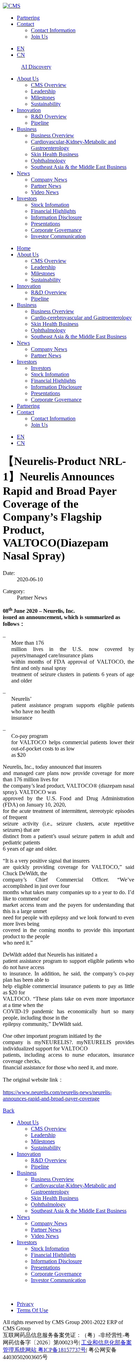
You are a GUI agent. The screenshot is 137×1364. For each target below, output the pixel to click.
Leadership (43, 91)
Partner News (46, 186)
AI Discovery (36, 67)
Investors (27, 198)
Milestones (43, 98)
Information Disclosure (56, 217)
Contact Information (53, 30)
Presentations (45, 224)
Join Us (39, 37)
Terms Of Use (32, 1310)
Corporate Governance (56, 230)
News (23, 173)
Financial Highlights (53, 211)
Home (24, 248)
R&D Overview (49, 116)
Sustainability (46, 104)
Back (8, 1110)
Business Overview (52, 135)
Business (27, 129)
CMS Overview (48, 85)
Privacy (25, 1304)
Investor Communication (58, 236)
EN (21, 49)
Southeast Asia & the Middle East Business (78, 167)
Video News (45, 192)
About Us (28, 79)
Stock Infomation (50, 205)
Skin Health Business (54, 154)
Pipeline (40, 123)
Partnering (28, 18)
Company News (49, 180)
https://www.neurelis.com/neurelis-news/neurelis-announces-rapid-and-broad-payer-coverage (57, 1095)
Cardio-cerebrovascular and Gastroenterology (81, 318)
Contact (25, 24)
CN (21, 55)
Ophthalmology (48, 161)
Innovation (29, 110)
